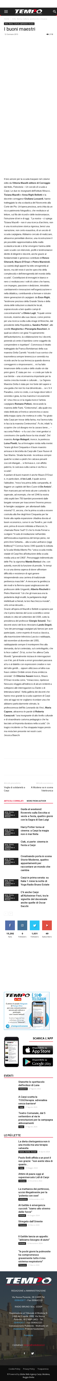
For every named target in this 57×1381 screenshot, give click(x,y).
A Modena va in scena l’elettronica (42, 789)
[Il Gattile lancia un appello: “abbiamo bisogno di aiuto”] (10, 1241)
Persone (22, 1225)
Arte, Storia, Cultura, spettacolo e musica (29, 19)
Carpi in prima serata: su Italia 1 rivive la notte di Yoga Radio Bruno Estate (35, 881)
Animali (22, 1215)
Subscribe (47, 922)
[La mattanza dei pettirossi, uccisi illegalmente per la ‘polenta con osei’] (10, 1193)
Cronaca (22, 1181)
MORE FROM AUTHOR (36, 801)
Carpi (21, 1107)
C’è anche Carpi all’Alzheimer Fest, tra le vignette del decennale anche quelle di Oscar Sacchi (34, 899)
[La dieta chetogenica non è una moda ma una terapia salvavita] (10, 1146)
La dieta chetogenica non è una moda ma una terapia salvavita (34, 1145)
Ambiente (23, 1089)
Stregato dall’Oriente (30, 1221)
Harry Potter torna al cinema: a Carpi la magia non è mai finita (35, 831)
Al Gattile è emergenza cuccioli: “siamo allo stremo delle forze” (34, 1208)
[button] (54, 12)
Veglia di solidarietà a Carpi (14, 789)
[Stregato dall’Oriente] (10, 1226)
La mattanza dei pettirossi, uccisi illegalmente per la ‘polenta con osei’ (33, 1192)
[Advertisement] (28, 145)
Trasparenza (43, 1369)
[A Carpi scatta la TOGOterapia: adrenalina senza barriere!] (10, 1101)
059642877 (20, 1300)
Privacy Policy (29, 1369)
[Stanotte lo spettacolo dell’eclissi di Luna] (10, 1086)
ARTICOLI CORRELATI (14, 801)
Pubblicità (28, 1335)
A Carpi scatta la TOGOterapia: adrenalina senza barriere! (32, 1100)
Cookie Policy (14, 1369)
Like (10, 922)
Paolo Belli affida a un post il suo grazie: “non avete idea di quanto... (35, 1161)
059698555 (18, 1329)
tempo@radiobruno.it (34, 1345)
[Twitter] (33, 1354)
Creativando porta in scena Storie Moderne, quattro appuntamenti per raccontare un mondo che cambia (36, 863)
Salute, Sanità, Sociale (27, 1152)
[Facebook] (24, 1354)
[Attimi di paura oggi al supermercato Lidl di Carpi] (10, 1178)
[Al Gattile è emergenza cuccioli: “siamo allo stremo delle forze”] (10, 1209)
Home (6, 19)
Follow (22, 922)
